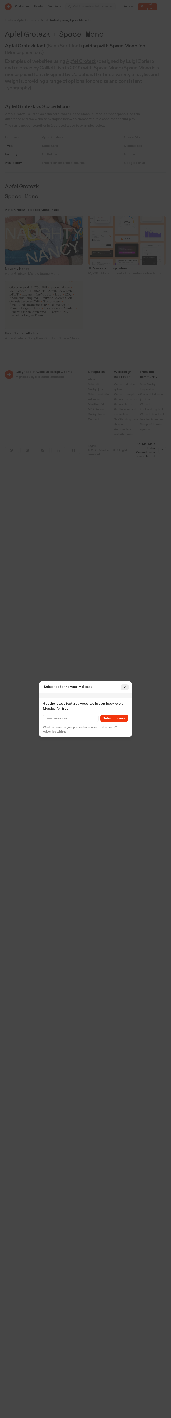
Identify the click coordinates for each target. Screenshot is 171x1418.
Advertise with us (54, 731)
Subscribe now (114, 718)
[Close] (125, 687)
